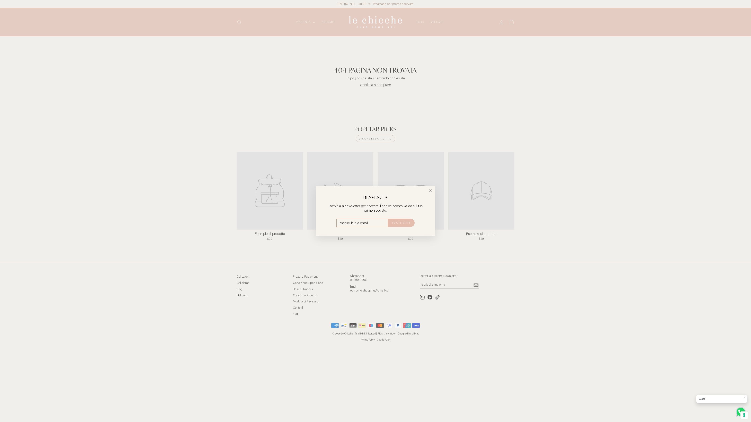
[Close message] (744, 397)
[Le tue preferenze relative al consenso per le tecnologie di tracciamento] (744, 415)
